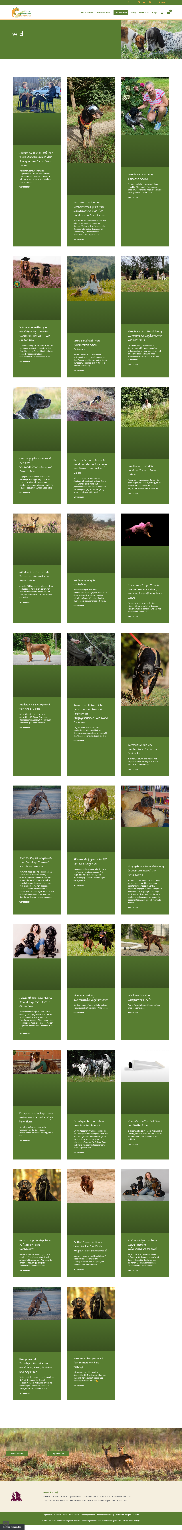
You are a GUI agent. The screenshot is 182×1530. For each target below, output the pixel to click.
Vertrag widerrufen (12, 1527)
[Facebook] (139, 2)
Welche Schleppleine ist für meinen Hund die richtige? (88, 1363)
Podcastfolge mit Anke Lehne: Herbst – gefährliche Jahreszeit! (142, 1244)
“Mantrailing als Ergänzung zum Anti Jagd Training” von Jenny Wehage (35, 862)
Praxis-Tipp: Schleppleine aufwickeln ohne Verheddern (34, 1244)
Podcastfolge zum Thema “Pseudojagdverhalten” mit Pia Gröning (35, 1002)
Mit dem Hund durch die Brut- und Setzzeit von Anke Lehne (34, 576)
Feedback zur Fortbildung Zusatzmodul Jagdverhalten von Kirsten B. (145, 335)
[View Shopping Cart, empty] (168, 12)
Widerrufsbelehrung (105, 1515)
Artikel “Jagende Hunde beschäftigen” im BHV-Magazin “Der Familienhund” (90, 1246)
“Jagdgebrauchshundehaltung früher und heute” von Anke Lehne (146, 870)
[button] (129, 2)
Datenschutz (73, 1515)
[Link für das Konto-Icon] (162, 12)
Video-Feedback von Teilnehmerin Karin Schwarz (87, 345)
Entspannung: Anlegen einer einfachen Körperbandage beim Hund (36, 1117)
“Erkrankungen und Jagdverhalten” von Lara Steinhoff (143, 749)
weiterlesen (24, 187)
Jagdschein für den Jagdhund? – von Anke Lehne (142, 470)
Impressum (47, 1515)
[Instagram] (150, 2)
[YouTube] (144, 2)
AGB (65, 1515)
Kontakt (57, 1515)
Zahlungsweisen (88, 1515)
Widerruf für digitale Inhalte (127, 1515)
